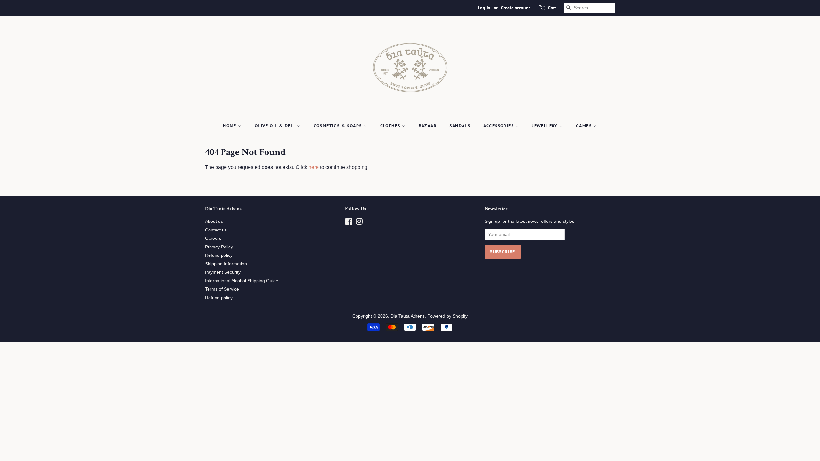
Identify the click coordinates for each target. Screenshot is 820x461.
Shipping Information (226, 264)
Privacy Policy (219, 247)
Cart (552, 8)
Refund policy (219, 255)
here (313, 167)
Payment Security (223, 272)
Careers (213, 238)
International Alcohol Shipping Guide (241, 281)
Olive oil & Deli (276, 126)
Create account (515, 8)
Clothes (391, 126)
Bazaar (428, 126)
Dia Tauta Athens (407, 316)
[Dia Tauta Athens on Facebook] (348, 223)
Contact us (216, 230)
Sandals (459, 126)
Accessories (499, 126)
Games (584, 126)
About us (214, 221)
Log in (484, 8)
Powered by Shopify (447, 316)
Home (230, 126)
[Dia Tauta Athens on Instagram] (359, 223)
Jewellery (545, 126)
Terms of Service (222, 289)
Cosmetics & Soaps (339, 126)
